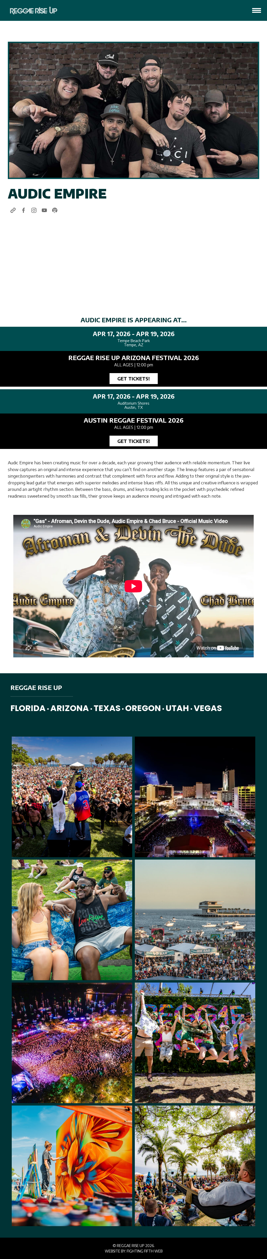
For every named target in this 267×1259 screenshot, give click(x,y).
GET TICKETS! (133, 378)
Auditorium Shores (133, 403)
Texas (107, 708)
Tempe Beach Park (133, 340)
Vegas (208, 708)
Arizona (69, 708)
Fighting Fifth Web (144, 1251)
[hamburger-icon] (256, 10)
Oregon (143, 708)
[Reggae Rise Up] (30, 10)
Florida (28, 708)
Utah (177, 708)
